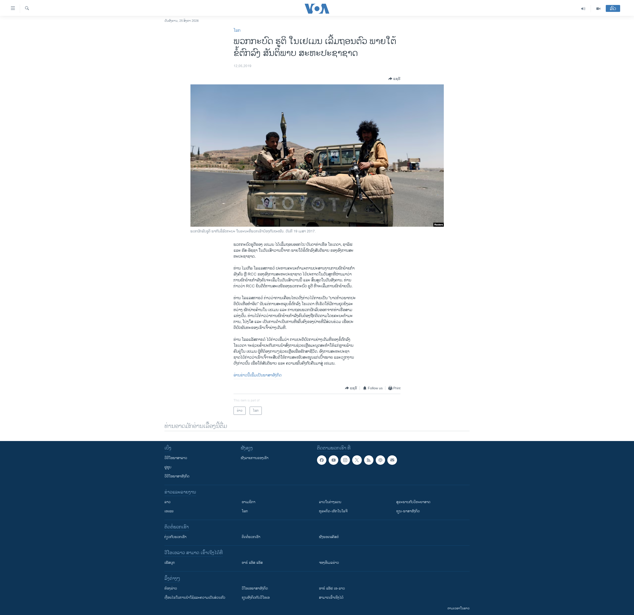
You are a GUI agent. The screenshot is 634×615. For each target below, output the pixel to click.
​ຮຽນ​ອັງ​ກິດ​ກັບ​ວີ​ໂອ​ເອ (256, 597)
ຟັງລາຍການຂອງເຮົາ (254, 458)
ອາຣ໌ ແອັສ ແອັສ (252, 562)
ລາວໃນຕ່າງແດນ (330, 502)
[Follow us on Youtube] (333, 460)
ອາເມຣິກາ (248, 502)
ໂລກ (237, 30)
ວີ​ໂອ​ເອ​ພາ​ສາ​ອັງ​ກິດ (255, 588)
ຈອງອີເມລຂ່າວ (329, 562)
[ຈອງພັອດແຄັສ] (392, 460)
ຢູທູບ (167, 467)
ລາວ (167, 502)
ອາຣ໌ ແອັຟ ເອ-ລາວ (332, 588)
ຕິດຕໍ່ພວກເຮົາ (251, 537)
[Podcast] (380, 460)
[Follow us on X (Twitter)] (357, 460)
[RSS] (368, 460)
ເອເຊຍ (169, 511)
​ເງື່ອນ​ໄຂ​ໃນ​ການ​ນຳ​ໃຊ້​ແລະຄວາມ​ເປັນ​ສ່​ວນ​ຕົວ (194, 597)
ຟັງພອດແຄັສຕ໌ (329, 537)
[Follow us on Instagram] (345, 460)
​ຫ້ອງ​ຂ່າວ (170, 588)
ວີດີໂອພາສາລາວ (175, 458)
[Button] (394, 79)
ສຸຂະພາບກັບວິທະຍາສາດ (413, 502)
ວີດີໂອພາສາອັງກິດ (176, 476)
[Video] (598, 8)
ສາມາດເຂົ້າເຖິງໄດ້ (331, 597)
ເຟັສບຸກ (169, 562)
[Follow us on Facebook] (321, 460)
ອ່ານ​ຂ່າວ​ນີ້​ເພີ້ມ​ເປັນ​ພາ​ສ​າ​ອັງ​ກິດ (258, 375)
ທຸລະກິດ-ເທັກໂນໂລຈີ (333, 511)
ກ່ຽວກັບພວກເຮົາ (175, 537)
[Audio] (583, 8)
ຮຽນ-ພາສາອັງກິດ (408, 511)
